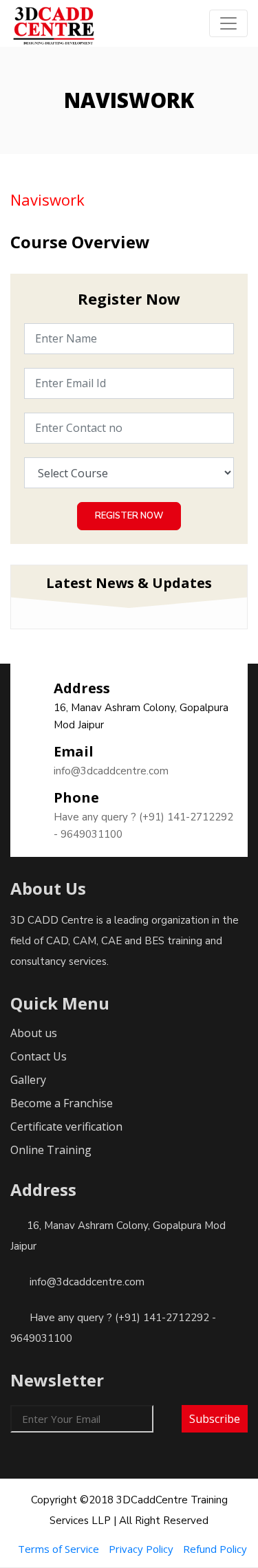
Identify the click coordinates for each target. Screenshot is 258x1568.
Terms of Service (58, 1549)
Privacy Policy (141, 1549)
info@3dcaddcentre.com (111, 771)
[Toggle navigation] (228, 23)
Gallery (28, 1079)
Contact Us (38, 1056)
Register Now (129, 516)
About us (33, 1033)
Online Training (51, 1149)
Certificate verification (66, 1126)
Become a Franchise (61, 1103)
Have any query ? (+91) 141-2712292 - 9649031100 (143, 825)
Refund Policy (215, 1549)
